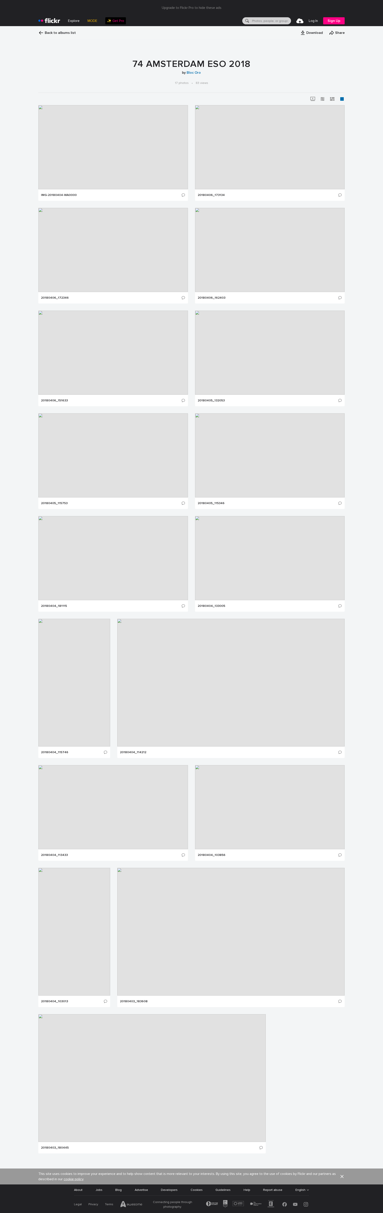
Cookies (197, 1190)
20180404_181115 (54, 606)
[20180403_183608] (231, 932)
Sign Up (334, 21)
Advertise (141, 1190)
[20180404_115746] (74, 683)
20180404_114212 (133, 752)
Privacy (93, 1204)
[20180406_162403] (270, 250)
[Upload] (299, 20)
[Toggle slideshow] (312, 99)
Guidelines (223, 1190)
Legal (78, 1204)
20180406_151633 (54, 400)
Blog (118, 1190)
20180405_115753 (54, 503)
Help (247, 1190)
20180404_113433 (54, 855)
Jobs (99, 1190)
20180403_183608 (134, 1001)
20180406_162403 (211, 298)
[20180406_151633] (113, 353)
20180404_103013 (54, 1001)
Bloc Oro (194, 72)
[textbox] (271, 20)
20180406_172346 (55, 298)
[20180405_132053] (270, 353)
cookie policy (73, 1179)
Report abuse (272, 1190)
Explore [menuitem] (74, 21)
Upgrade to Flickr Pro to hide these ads (191, 8)
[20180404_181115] (113, 558)
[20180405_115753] (113, 455)
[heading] (49, 20)
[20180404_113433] (113, 807)
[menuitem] (116, 20)
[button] (311, 32)
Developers (169, 1190)
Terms (109, 1204)
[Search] (246, 20)
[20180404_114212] (231, 683)
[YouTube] (295, 1204)
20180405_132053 (211, 400)
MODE (92, 21)
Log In (313, 21)
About (78, 1190)
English (300, 1190)
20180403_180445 (55, 1147)
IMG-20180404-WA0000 (59, 195)
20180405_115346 (211, 503)
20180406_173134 (211, 195)
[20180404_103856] (270, 807)
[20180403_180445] (152, 1078)
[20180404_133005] (270, 558)
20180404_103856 (211, 855)
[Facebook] (284, 1204)
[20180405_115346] (270, 455)
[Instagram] (306, 1204)
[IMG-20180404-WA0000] (113, 147)
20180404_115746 (54, 752)
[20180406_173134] (270, 147)
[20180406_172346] (113, 250)
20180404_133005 (211, 606)
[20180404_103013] (74, 932)
